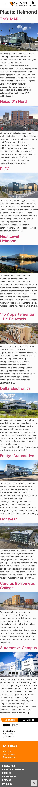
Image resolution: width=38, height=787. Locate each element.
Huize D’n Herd (13, 101)
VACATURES (32, 6)
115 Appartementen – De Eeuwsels (17, 316)
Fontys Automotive (17, 455)
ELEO (5, 168)
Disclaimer (8, 766)
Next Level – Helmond (11, 238)
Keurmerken (9, 777)
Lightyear (8, 519)
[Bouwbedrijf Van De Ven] (3, 784)
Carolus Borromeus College (17, 585)
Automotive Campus (18, 648)
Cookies (6, 773)
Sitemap (6, 780)
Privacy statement (13, 769)
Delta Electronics (15, 388)
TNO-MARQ (10, 19)
